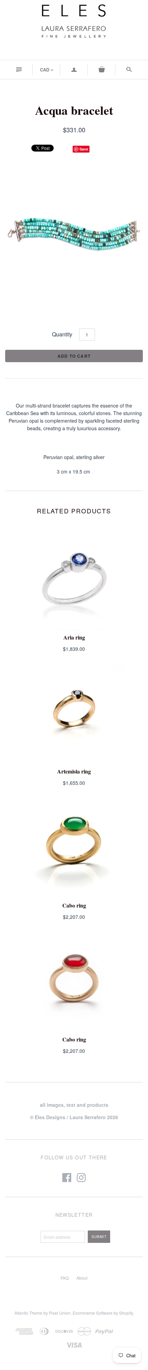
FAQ (64, 1278)
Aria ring (74, 637)
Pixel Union (60, 1313)
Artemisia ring (74, 771)
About (81, 1278)
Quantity (62, 334)
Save (84, 149)
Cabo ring (74, 905)
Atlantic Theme (28, 1313)
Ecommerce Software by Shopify (103, 1313)
